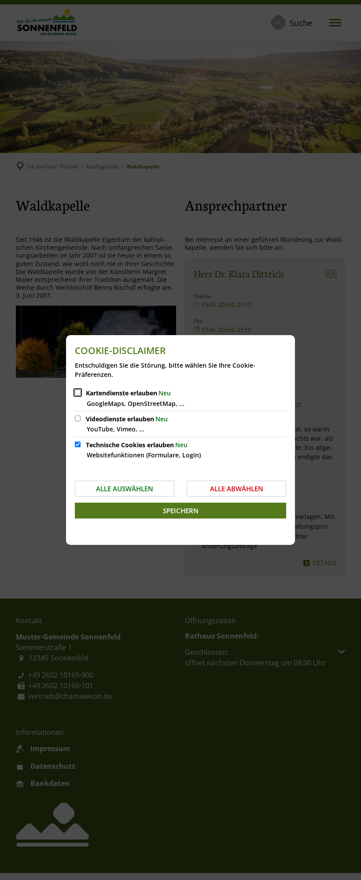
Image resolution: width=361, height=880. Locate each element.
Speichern (181, 510)
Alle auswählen (124, 488)
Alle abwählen (236, 488)
